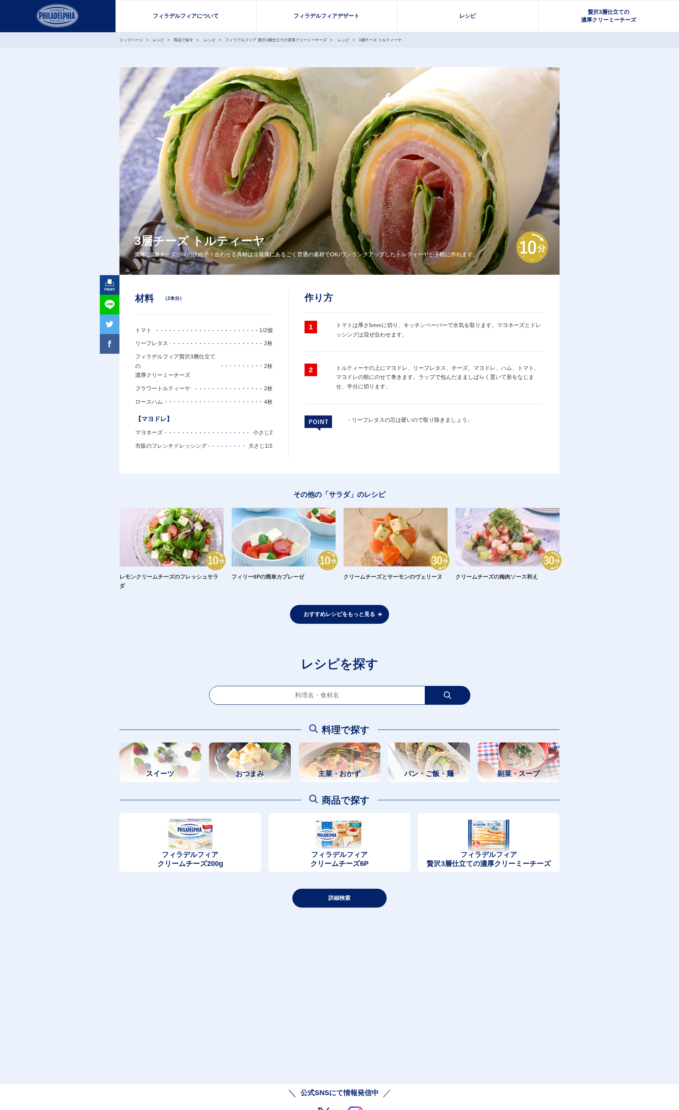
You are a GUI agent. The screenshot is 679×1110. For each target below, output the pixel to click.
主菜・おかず (339, 773)
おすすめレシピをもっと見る (339, 614)
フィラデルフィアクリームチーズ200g (190, 859)
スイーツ (160, 773)
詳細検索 (339, 898)
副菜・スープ (518, 773)
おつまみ (250, 773)
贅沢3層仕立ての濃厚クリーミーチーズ (608, 16)
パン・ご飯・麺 (429, 773)
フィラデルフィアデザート (327, 16)
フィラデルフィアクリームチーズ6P (339, 859)
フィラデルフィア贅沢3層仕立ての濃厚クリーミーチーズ (489, 859)
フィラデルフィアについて (186, 16)
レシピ (467, 16)
